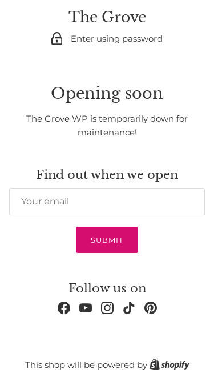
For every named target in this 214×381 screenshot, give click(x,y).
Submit (107, 239)
